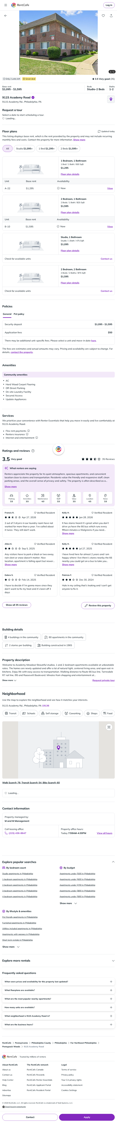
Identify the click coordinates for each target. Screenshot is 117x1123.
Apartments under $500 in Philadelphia (77, 873)
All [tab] (7, 148)
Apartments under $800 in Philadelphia (77, 890)
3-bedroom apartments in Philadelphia (19, 890)
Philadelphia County (41, 1043)
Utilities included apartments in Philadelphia (22, 928)
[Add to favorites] (103, 15)
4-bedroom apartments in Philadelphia (19, 896)
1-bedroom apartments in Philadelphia (19, 879)
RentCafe (6, 1043)
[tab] (24, 148)
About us (6, 1069)
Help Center (7, 1080)
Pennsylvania (21, 1043)
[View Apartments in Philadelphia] (5, 15)
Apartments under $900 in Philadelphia (77, 896)
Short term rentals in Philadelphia (17, 940)
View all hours (104, 833)
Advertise (6, 1090)
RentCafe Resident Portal (38, 1090)
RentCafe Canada (35, 1069)
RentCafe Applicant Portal (39, 1085)
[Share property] (111, 15)
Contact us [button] (106, 258)
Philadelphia (61, 1043)
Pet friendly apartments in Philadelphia (20, 917)
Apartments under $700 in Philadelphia (77, 885)
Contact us (7, 1074)
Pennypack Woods (11, 1046)
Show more (11, 486)
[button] (58, 42)
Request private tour (103, 680)
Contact (30, 1117)
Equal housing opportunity (15, 1107)
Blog (4, 1085)
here (93, 340)
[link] (109, 5)
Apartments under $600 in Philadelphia (77, 879)
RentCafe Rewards (36, 1074)
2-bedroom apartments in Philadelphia (19, 885)
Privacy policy (67, 1074)
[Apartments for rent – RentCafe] (20, 5)
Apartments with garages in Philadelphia (20, 934)
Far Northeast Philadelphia (83, 1043)
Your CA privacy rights (71, 1080)
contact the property (22, 352)
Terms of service (68, 1069)
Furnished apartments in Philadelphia (19, 923)
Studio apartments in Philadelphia (17, 873)
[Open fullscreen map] (109, 727)
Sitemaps (6, 1095)
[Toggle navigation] (5, 5)
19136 (45, 705)
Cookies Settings (69, 1090)
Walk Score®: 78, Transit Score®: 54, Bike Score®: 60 (31, 782)
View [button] (110, 188)
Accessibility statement (71, 1085)
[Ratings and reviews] (33, 451)
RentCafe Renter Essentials (39, 1080)
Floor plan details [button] (70, 174)
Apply (87, 1117)
